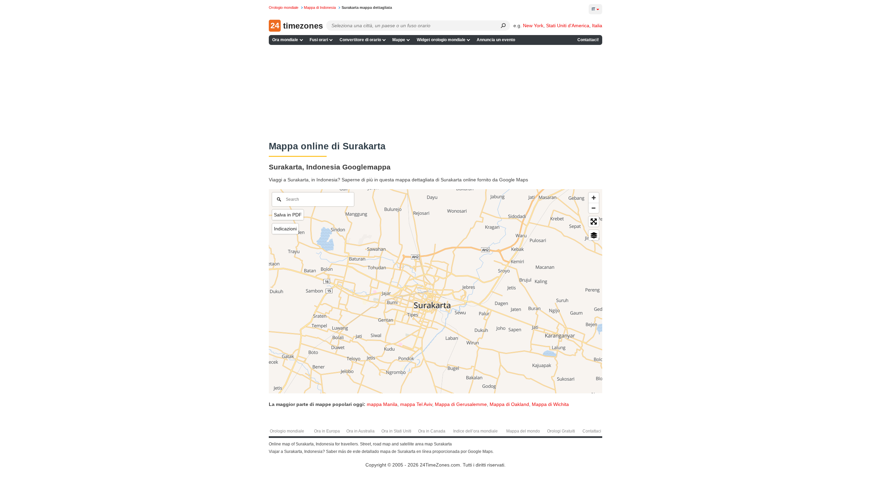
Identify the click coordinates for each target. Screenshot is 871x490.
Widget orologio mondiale (441, 39)
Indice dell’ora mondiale (475, 431)
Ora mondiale (285, 39)
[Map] (435, 291)
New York (533, 25)
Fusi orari (319, 39)
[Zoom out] (594, 208)
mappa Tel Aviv (416, 404)
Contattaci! (588, 39)
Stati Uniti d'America (567, 25)
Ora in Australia (360, 431)
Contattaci (591, 431)
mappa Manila (382, 404)
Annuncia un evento (496, 39)
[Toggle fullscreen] (594, 221)
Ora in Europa (327, 431)
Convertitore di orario (360, 39)
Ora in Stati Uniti (396, 431)
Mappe (398, 39)
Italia (597, 25)
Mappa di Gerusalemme (461, 404)
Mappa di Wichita (550, 404)
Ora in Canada (431, 431)
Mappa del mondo (523, 431)
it (593, 9)
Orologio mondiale (287, 431)
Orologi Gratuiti (561, 431)
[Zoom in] (594, 198)
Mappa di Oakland (509, 404)
